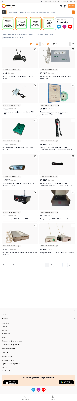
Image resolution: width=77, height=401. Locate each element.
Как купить (5, 326)
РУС (71, 1)
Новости (5, 337)
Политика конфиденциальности (12, 341)
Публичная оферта (8, 348)
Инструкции (6, 334)
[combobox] (60, 44)
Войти (71, 6)
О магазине (5, 323)
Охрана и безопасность (45, 35)
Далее (71, 265)
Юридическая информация (11, 344)
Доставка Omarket (8, 360)
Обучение (5, 330)
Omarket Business (8, 356)
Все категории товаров (25, 35)
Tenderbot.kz (6, 367)
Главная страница (8, 35)
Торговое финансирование (11, 364)
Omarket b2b (6, 371)
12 (8, 265)
